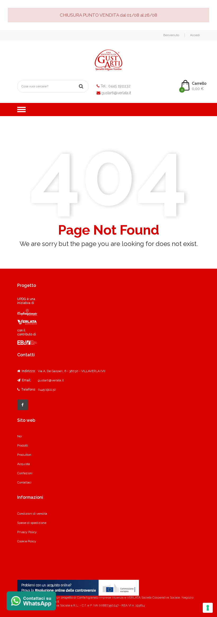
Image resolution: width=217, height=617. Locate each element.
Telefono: (28, 389)
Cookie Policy (26, 541)
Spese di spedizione (31, 523)
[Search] (81, 86)
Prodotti (22, 445)
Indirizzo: (28, 371)
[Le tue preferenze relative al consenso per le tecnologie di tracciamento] (208, 608)
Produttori (24, 455)
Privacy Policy (27, 532)
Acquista (23, 464)
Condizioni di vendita (32, 513)
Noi (19, 436)
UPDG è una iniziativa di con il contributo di (26, 316)
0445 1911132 (119, 86)
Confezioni (25, 473)
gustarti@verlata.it (116, 93)
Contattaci (24, 482)
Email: (26, 380)
